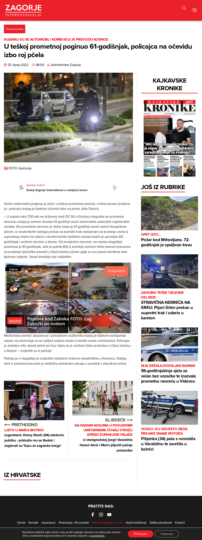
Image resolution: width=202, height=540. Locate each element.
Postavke (167, 533)
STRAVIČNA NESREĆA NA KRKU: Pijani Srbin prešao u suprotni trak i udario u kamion (167, 305)
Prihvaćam (140, 533)
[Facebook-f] (93, 514)
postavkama (97, 535)
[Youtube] (109, 514)
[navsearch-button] (184, 8)
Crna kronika (14, 29)
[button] (194, 10)
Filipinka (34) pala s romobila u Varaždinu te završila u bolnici (168, 439)
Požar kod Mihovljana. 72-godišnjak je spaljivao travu (166, 240)
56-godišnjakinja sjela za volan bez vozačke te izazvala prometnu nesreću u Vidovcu (168, 373)
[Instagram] (101, 514)
